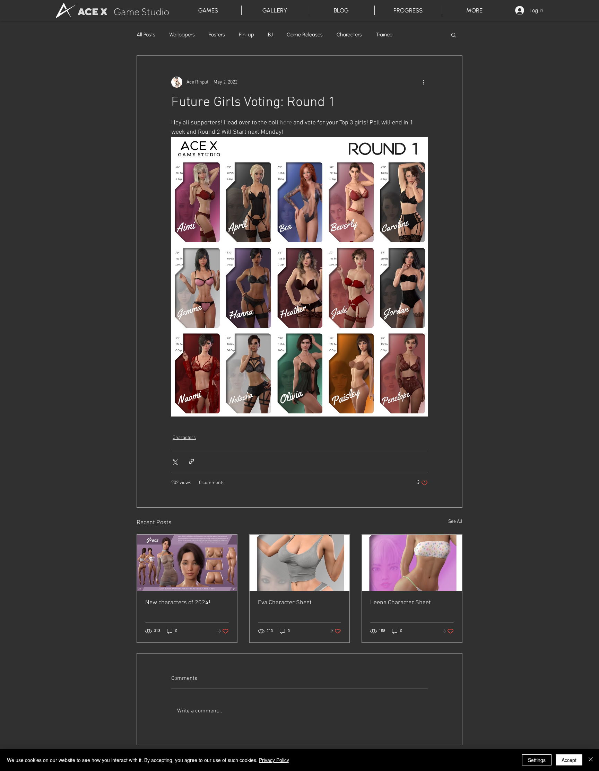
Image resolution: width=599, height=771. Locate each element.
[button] (453, 34)
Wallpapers (182, 35)
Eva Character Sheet (285, 602)
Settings (537, 759)
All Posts (146, 35)
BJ (270, 35)
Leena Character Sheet (400, 602)
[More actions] (423, 82)
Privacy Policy (274, 759)
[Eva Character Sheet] (300, 563)
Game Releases (305, 35)
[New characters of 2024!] (187, 563)
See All (455, 522)
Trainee (384, 35)
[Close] (591, 759)
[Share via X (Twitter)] (174, 461)
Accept (569, 759)
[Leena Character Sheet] (412, 563)
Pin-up (246, 35)
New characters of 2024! (177, 602)
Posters (217, 35)
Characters (349, 35)
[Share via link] (191, 461)
